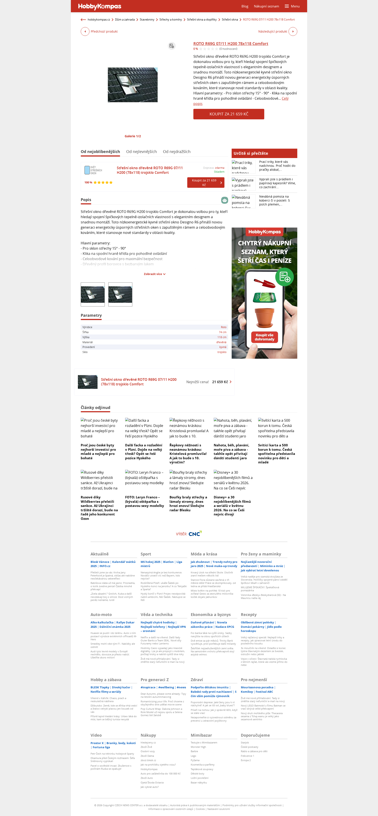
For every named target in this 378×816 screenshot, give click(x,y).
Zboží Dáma (147, 755)
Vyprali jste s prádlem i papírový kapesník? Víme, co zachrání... (277, 183)
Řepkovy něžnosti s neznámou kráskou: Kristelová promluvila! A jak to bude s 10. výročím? (188, 453)
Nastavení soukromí (218, 809)
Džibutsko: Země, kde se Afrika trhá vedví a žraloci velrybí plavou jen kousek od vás (114, 708)
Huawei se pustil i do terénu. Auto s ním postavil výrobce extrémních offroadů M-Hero (114, 636)
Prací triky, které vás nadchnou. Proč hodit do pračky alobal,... (277, 166)
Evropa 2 (246, 760)
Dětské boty (197, 773)
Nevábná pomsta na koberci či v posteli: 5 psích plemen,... (274, 200)
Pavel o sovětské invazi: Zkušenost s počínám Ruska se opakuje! (111, 767)
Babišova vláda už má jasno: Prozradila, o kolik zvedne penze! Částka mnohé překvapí (113, 586)
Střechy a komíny (170, 19)
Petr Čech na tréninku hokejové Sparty (112, 753)
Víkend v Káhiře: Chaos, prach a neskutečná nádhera (108, 699)
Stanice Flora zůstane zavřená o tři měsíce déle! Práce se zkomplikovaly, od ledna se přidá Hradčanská (213, 583)
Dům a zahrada (125, 19)
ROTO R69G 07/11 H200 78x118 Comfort (230, 43)
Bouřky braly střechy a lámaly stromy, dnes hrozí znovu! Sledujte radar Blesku (188, 503)
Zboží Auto (147, 777)
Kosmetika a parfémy (203, 764)
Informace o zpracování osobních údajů (170, 809)
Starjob (245, 742)
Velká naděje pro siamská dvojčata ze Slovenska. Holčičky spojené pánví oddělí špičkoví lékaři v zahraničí (264, 580)
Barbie (194, 751)
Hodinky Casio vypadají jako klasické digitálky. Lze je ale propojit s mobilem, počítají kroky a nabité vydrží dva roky (163, 651)
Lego (193, 755)
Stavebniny (147, 19)
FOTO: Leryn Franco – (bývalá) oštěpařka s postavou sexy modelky (144, 501)
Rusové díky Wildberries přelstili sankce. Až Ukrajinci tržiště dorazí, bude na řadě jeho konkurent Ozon (99, 508)
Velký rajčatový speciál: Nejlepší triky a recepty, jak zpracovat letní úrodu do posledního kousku (262, 640)
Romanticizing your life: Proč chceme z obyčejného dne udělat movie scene (162, 703)
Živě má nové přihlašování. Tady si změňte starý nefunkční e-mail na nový (163, 660)
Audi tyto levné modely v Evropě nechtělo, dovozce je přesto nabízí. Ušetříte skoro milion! (110, 654)
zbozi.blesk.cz (148, 760)
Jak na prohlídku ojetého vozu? (158, 764)
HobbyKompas (149, 769)
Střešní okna (230, 19)
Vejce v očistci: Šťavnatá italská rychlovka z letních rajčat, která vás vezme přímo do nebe (264, 662)
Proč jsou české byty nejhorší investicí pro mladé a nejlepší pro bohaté (98, 451)
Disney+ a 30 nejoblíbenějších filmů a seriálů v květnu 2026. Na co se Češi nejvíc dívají (232, 505)
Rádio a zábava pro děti (254, 751)
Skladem (219, 171)
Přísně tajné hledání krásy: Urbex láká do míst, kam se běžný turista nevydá (114, 718)
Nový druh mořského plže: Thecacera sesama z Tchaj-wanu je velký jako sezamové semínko (262, 716)
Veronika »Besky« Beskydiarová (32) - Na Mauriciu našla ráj (263, 596)
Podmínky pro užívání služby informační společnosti (252, 805)
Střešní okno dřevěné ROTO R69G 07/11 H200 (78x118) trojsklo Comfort (150, 170)
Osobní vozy (148, 751)
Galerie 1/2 (133, 136)
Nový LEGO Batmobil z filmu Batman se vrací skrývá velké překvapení (263, 707)
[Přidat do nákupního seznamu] (172, 46)
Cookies (200, 809)
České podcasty (249, 746)
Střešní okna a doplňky (202, 19)
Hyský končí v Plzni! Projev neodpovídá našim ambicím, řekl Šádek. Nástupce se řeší (163, 597)
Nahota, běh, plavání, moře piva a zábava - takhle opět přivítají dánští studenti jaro (231, 451)
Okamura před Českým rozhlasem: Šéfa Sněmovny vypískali (113, 759)
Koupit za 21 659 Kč (229, 114)
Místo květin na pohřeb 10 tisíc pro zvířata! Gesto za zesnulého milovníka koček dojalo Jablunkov (212, 594)
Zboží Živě (146, 746)
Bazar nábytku (199, 782)
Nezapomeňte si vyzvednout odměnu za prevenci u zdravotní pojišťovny (213, 719)
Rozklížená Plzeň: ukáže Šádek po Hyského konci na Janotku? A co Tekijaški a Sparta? (164, 586)
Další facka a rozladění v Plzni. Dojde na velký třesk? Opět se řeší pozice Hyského (143, 451)
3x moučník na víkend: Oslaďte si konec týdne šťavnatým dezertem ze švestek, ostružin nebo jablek (263, 651)
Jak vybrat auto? (150, 786)
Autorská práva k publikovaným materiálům (195, 805)
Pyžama (195, 760)
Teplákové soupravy (202, 769)
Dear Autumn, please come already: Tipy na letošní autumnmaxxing (163, 695)
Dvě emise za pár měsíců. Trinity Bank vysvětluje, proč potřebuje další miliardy (213, 642)
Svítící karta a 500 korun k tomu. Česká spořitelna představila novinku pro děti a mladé (276, 453)
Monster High (198, 746)
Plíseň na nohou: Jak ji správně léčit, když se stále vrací (214, 711)
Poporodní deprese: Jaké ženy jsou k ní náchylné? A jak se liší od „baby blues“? (213, 704)
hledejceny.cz (148, 742)
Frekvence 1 (247, 755)
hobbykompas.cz (99, 19)
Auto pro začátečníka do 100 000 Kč (160, 773)
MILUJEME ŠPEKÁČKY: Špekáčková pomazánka (260, 589)
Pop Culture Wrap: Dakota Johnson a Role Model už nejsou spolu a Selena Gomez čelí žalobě (161, 712)
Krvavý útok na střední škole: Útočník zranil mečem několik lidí (212, 574)
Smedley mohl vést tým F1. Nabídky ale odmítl (113, 645)
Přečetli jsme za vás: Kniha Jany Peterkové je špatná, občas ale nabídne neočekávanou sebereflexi (113, 575)
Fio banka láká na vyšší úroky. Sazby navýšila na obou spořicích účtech (211, 634)
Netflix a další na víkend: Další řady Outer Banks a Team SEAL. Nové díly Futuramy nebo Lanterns (161, 640)
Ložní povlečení (199, 777)
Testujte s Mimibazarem (204, 742)
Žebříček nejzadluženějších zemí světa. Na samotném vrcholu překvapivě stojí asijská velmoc (212, 651)
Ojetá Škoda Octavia (152, 782)
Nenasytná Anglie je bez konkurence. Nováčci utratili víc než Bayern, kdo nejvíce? (161, 575)
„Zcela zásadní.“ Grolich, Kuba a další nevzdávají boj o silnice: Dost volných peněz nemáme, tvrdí (112, 597)
